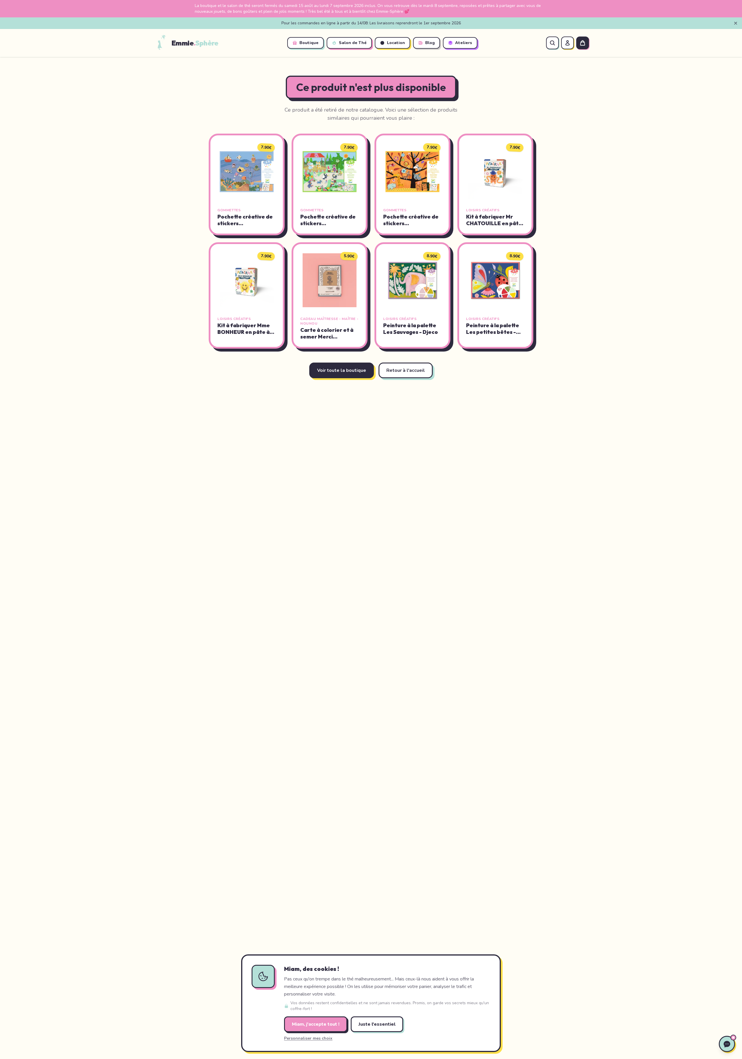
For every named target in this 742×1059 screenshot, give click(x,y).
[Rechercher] (552, 43)
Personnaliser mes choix (308, 1038)
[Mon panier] (582, 43)
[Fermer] (736, 23)
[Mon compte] (567, 43)
